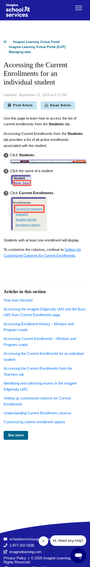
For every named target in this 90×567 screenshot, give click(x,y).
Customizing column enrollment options (34, 422)
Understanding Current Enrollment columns (37, 413)
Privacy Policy (15, 558)
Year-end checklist (18, 300)
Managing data (20, 52)
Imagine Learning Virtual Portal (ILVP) (37, 47)
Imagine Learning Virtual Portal (36, 42)
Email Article (60, 105)
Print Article (23, 105)
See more (16, 435)
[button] (78, 7)
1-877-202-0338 (21, 545)
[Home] (18, 10)
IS (5, 42)
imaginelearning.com (25, 552)
